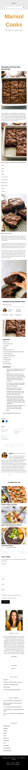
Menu (14, 3)
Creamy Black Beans (7, 545)
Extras (4, 735)
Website (3, 589)
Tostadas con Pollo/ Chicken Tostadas (12, 682)
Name (3, 579)
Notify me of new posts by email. (9, 598)
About (8, 762)
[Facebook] (13, 669)
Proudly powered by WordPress (9, 757)
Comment (3, 563)
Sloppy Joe (6, 679)
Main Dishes (6, 740)
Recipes (17, 762)
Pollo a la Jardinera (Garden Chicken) (12, 689)
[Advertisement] (14, 50)
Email (2, 584)
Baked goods (5, 65)
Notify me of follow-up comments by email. (12, 595)
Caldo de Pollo (6, 687)
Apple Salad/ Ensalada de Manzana (11, 525)
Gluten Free (6, 738)
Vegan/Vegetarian (7, 750)
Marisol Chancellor (19, 444)
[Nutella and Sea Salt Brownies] (14, 109)
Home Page (14, 656)
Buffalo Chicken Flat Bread (9, 504)
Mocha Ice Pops (4, 428)
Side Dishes (6, 745)
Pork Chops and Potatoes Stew (10, 684)
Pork (4, 743)
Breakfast (5, 728)
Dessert (12, 65)
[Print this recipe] (3, 304)
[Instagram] (15, 669)
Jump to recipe (4, 110)
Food (12, 762)
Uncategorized (21, 65)
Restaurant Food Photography (13, 764)
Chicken (5, 730)
